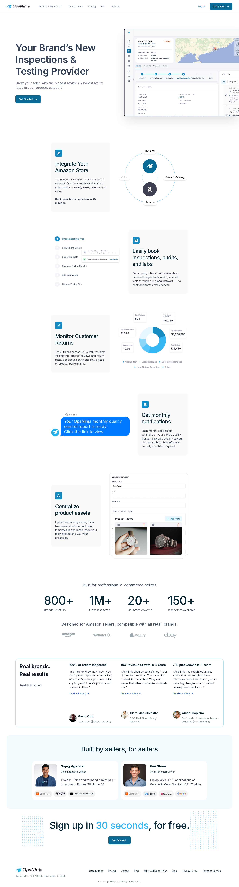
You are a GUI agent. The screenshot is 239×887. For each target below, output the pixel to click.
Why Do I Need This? (51, 6)
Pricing (92, 6)
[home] (18, 6)
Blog (174, 870)
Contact (115, 6)
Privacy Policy (189, 870)
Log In (201, 6)
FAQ (103, 6)
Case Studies (75, 6)
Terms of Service (211, 870)
